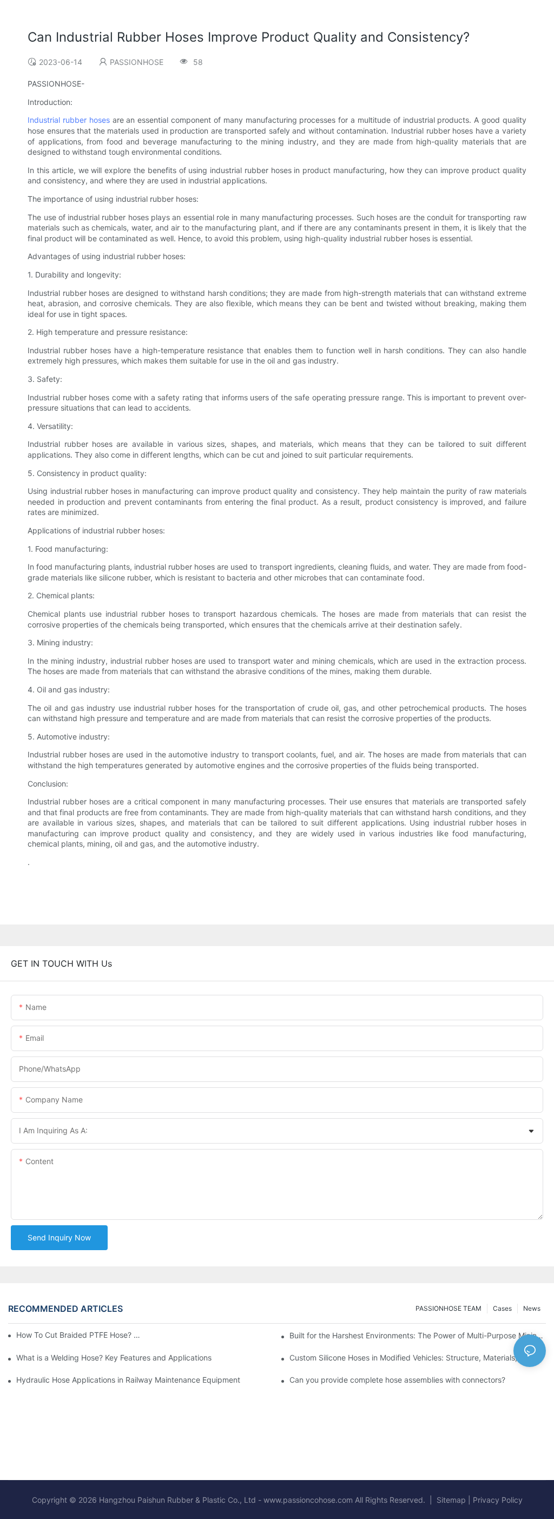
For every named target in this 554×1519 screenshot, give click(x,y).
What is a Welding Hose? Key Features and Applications (114, 1357)
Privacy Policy (498, 1499)
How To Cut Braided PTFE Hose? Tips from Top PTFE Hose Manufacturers (79, 1334)
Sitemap (451, 1499)
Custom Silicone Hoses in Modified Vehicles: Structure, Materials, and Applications (417, 1357)
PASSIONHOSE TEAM (449, 1308)
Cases (502, 1308)
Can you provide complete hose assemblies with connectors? (397, 1379)
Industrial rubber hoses (69, 119)
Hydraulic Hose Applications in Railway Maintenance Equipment (128, 1379)
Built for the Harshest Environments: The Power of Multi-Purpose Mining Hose (417, 1335)
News (531, 1308)
